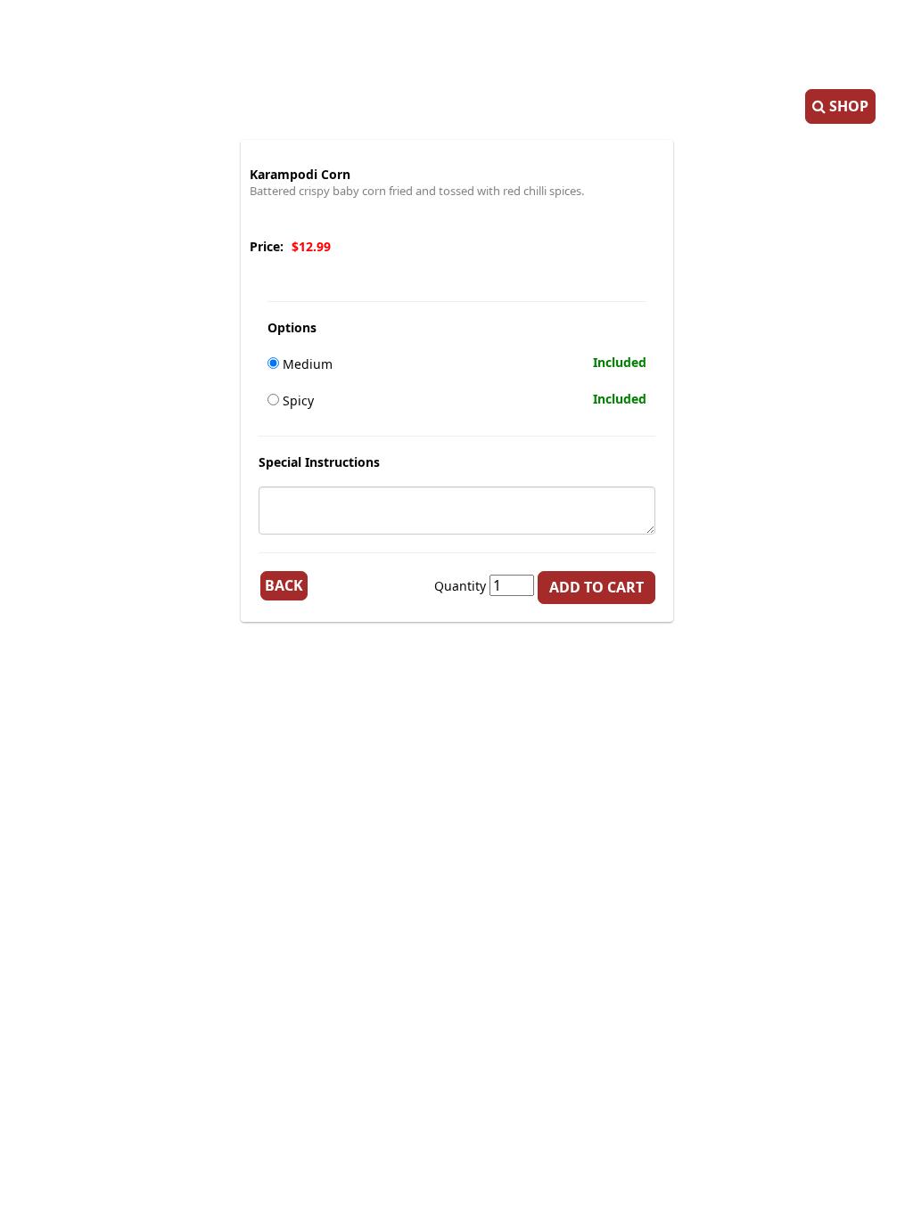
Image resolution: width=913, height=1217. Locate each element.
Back (284, 585)
